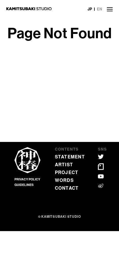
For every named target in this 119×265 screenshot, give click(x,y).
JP (90, 9)
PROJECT (67, 172)
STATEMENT (70, 156)
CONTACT (67, 187)
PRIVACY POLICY (27, 179)
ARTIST (64, 164)
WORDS (64, 180)
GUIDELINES (24, 184)
